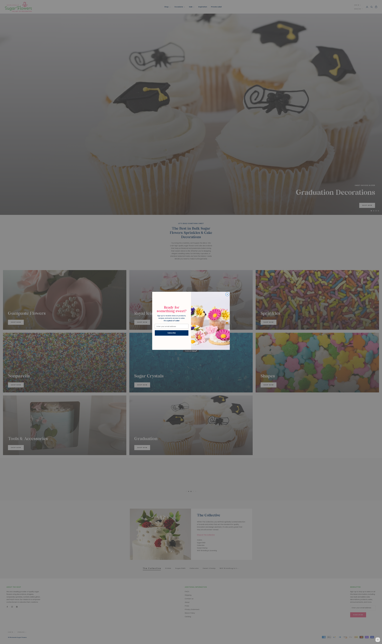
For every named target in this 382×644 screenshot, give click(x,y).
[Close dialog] (227, 294)
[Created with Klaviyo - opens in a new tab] (191, 351)
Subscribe (172, 333)
